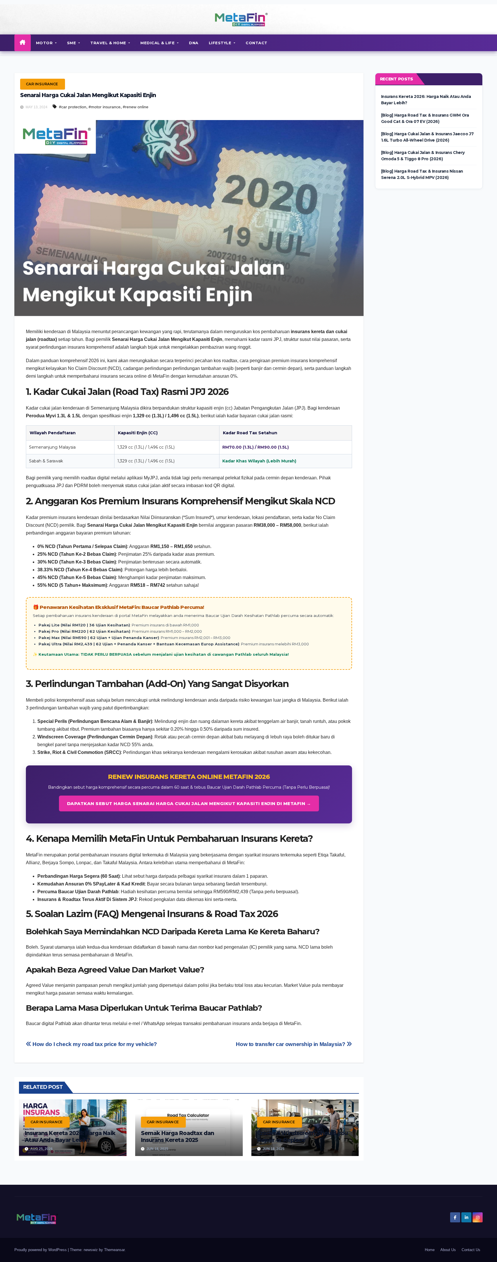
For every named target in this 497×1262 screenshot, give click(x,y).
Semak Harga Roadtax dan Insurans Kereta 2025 (177, 1136)
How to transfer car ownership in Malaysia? (291, 1044)
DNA (193, 42)
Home (430, 1250)
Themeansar (114, 1250)
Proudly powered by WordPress (41, 1250)
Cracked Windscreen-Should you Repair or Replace (302, 1136)
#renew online (135, 107)
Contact (256, 42)
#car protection (72, 107)
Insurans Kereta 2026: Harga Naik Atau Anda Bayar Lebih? (70, 1136)
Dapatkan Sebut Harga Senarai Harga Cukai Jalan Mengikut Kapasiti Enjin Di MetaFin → (189, 803)
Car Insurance (42, 84)
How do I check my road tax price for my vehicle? (94, 1044)
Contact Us (471, 1250)
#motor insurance (105, 107)
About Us (448, 1250)
